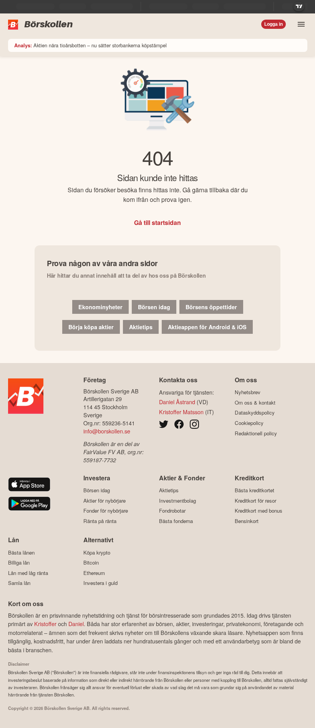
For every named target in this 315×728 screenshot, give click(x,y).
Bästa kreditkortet (254, 490)
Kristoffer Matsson (181, 412)
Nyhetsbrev (247, 392)
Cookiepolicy (249, 422)
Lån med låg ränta (28, 572)
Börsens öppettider (211, 307)
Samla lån (19, 583)
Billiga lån (19, 562)
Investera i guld (100, 583)
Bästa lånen (21, 552)
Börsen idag (154, 307)
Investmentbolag (177, 500)
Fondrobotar (172, 510)
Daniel (76, 624)
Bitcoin (91, 562)
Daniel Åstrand (177, 402)
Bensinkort (247, 521)
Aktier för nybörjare (104, 500)
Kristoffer (45, 624)
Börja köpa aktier (91, 327)
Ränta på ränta (99, 521)
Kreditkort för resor (255, 500)
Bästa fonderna (176, 521)
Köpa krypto (96, 552)
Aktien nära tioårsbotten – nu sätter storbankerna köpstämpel (90, 45)
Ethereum (94, 572)
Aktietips (141, 327)
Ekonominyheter (100, 307)
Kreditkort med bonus (258, 510)
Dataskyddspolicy (255, 412)
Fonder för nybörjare (105, 510)
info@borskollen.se (106, 431)
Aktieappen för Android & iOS (207, 327)
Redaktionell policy (256, 433)
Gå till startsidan (157, 222)
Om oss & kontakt (255, 402)
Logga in (273, 24)
